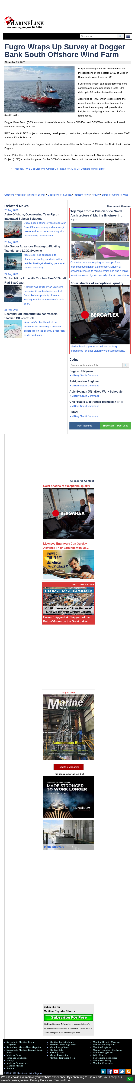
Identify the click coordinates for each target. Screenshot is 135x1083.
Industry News (82, 194)
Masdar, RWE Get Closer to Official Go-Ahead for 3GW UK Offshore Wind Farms (60, 168)
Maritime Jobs (56, 1050)
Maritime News (14, 1055)
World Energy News (59, 1047)
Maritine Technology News (63, 1044)
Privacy (10, 1060)
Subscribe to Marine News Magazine (24, 1047)
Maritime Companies (103, 1063)
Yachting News (57, 1052)
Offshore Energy (36, 194)
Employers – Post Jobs (115, 425)
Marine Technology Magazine (107, 1050)
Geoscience (54, 194)
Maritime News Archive (18, 1063)
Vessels (20, 194)
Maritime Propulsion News (62, 1058)
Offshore (9, 194)
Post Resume (84, 425)
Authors (10, 1068)
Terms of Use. (62, 1080)
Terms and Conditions (17, 1058)
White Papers (99, 1055)
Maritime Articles (15, 1066)
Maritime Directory (102, 1060)
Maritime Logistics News (61, 1042)
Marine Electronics (59, 1055)
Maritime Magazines (103, 1052)
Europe (106, 194)
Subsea (67, 194)
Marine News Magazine (104, 1044)
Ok (129, 1079)
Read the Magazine (68, 766)
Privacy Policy (39, 1080)
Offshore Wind (120, 194)
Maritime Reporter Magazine (107, 1042)
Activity (95, 194)
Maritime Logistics (102, 1047)
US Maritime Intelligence (105, 1058)
